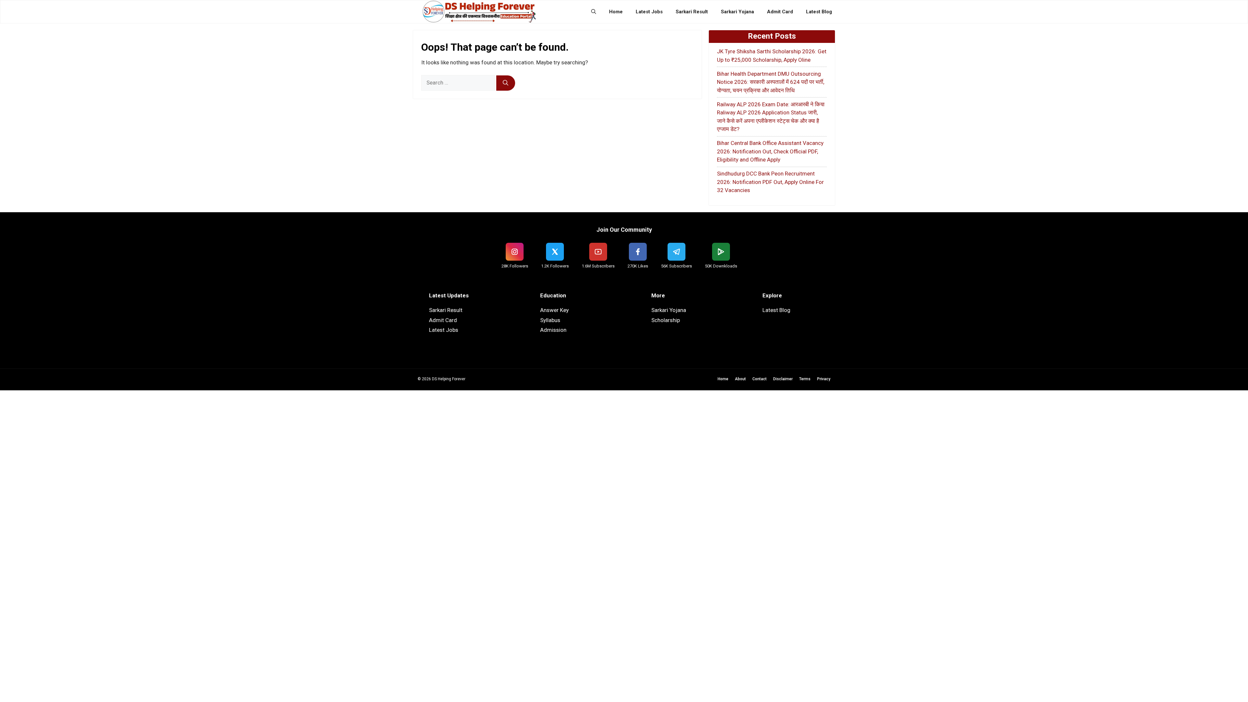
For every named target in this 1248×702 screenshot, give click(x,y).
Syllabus (550, 320)
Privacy (823, 379)
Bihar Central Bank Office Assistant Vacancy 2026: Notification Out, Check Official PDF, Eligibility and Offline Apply (770, 151)
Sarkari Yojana (737, 12)
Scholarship (665, 320)
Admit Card (780, 12)
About (740, 379)
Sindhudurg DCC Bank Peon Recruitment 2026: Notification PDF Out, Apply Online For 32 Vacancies (770, 181)
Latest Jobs (649, 12)
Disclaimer (783, 379)
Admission (553, 330)
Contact (759, 379)
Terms (805, 379)
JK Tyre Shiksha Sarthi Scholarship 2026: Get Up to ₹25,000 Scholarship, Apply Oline (771, 55)
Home (616, 12)
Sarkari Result (692, 12)
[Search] (505, 83)
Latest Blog (819, 12)
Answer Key (554, 310)
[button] (594, 11)
